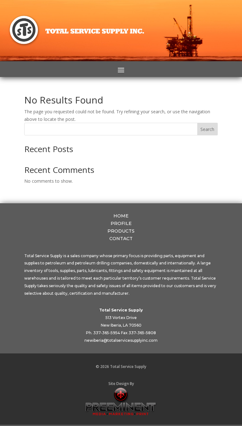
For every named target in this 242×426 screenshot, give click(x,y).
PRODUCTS (121, 231)
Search (207, 129)
